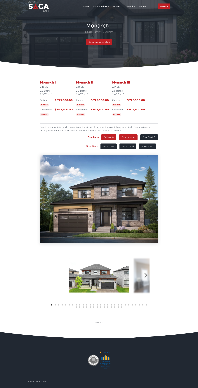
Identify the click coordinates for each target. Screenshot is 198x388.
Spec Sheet (148, 137)
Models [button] (116, 6)
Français (164, 6)
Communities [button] (100, 6)
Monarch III (146, 146)
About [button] (129, 6)
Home (85, 6)
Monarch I (107, 146)
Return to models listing (99, 42)
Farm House (127, 137)
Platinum (107, 137)
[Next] (145, 275)
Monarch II (126, 146)
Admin (142, 6)
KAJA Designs (41, 381)
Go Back (99, 322)
